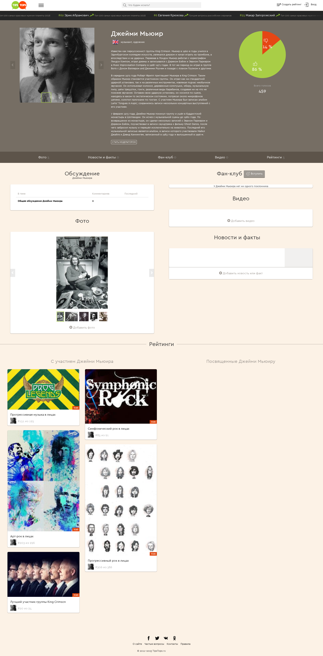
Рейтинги (276, 157)
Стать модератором (124, 142)
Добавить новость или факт (242, 273)
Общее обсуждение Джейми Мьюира (40, 200)
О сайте (137, 643)
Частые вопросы (154, 643)
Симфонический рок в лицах (108, 428)
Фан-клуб (167, 157)
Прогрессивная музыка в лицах (33, 414)
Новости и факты (103, 157)
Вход (313, 4)
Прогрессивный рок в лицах (108, 560)
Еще (67, 97)
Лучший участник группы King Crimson (38, 602)
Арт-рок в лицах (21, 536)
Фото (43, 157)
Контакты (172, 643)
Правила (185, 643)
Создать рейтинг (292, 4)
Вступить (256, 173)
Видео (221, 157)
